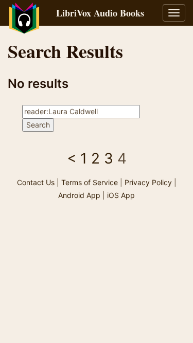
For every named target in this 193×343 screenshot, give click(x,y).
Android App (79, 195)
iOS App (121, 195)
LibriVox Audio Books (100, 13)
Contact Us (36, 182)
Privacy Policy (148, 182)
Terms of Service (89, 182)
